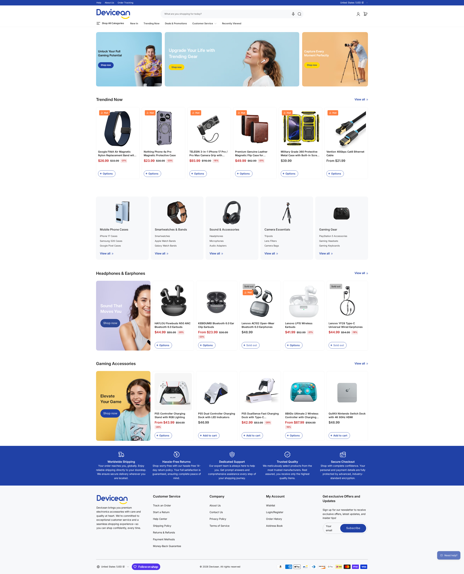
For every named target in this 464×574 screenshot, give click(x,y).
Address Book (274, 525)
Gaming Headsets (328, 241)
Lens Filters (270, 241)
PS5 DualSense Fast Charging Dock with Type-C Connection (260, 415)
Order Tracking (125, 2)
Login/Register (274, 512)
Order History (274, 518)
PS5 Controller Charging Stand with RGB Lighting (170, 415)
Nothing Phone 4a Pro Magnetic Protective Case (160, 153)
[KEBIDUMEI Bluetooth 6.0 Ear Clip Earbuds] (216, 301)
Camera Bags (271, 245)
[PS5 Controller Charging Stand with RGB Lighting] (173, 391)
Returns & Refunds (164, 532)
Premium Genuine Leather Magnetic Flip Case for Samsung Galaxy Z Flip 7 (251, 153)
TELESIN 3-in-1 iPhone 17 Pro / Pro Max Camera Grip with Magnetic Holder (208, 153)
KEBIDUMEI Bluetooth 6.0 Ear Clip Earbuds (216, 325)
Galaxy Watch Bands (166, 245)
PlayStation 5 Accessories (333, 236)
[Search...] (299, 14)
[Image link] (129, 59)
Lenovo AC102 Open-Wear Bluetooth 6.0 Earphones (258, 325)
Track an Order (162, 505)
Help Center (160, 518)
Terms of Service (219, 525)
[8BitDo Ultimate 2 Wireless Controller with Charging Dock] (303, 391)
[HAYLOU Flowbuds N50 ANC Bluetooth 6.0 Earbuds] (173, 301)
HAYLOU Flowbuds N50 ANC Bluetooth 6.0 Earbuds (172, 325)
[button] (351, 2)
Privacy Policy (218, 518)
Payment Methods (164, 539)
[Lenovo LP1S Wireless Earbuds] (303, 301)
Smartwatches (162, 236)
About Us (109, 2)
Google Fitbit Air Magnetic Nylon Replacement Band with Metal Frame (117, 153)
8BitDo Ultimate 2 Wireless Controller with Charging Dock (301, 415)
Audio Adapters (218, 245)
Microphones (217, 241)
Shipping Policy (162, 525)
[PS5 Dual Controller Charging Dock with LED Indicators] (216, 391)
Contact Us (216, 512)
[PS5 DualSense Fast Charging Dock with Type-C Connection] (260, 391)
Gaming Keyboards (329, 245)
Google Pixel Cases (110, 245)
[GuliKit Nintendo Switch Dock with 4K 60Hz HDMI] (347, 391)
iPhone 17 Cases (108, 236)
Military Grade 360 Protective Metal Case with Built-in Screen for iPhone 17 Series (300, 153)
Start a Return (161, 512)
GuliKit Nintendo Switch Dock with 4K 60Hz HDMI (347, 415)
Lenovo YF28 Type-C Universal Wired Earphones (346, 325)
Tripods (268, 236)
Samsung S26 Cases (111, 241)
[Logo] (113, 14)
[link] (204, 23)
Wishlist (270, 505)
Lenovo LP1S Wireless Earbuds (298, 325)
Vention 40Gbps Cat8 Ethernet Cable (345, 153)
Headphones (216, 236)
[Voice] (293, 14)
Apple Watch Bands (165, 241)
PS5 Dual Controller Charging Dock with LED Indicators (216, 415)
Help (98, 2)
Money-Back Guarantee (167, 546)
